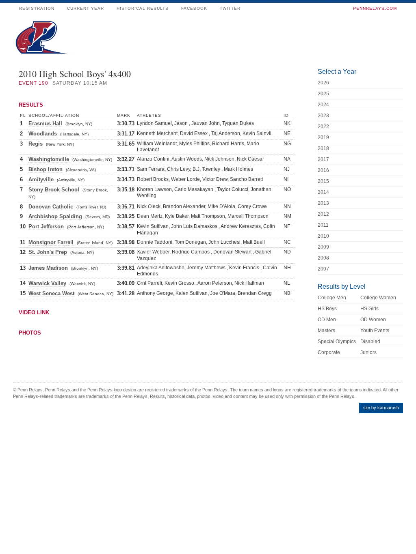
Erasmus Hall (45, 123)
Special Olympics (337, 341)
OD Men (327, 319)
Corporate (329, 352)
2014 (323, 192)
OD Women (373, 319)
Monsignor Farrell (51, 242)
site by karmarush (381, 407)
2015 (323, 181)
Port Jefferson (46, 226)
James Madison (48, 268)
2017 (323, 159)
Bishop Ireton (45, 169)
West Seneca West (51, 293)
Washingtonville (48, 159)
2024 (323, 104)
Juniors (368, 352)
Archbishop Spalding (55, 216)
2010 (323, 236)
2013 (323, 203)
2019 (323, 137)
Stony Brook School (53, 190)
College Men (332, 298)
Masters (326, 330)
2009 (323, 247)
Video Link (34, 312)
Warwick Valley (47, 283)
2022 (323, 126)
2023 (323, 115)
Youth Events (374, 330)
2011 (323, 225)
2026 (323, 83)
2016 (323, 170)
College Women (378, 298)
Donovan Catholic (50, 207)
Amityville (41, 179)
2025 (323, 94)
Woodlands (42, 134)
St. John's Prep (47, 252)
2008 (323, 258)
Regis (35, 144)
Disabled (370, 341)
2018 (323, 148)
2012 (323, 214)
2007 (323, 269)
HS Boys (327, 308)
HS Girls (369, 308)
